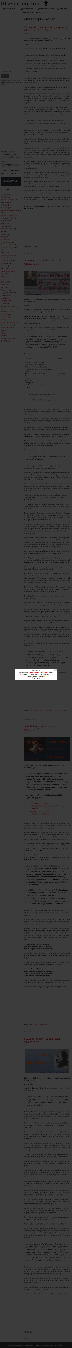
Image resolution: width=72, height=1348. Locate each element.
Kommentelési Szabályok (38, 673)
